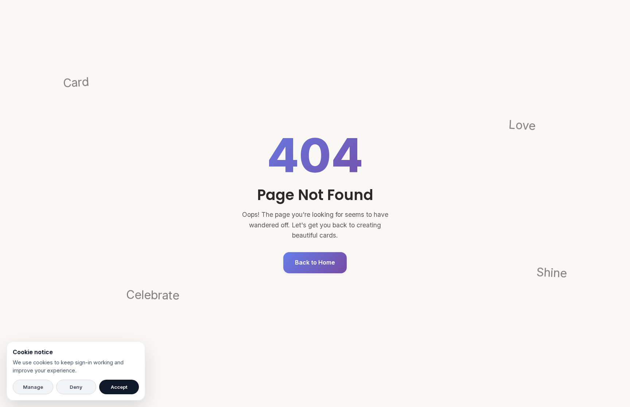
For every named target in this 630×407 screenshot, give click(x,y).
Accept (119, 387)
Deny (76, 387)
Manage (33, 387)
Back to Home (315, 262)
